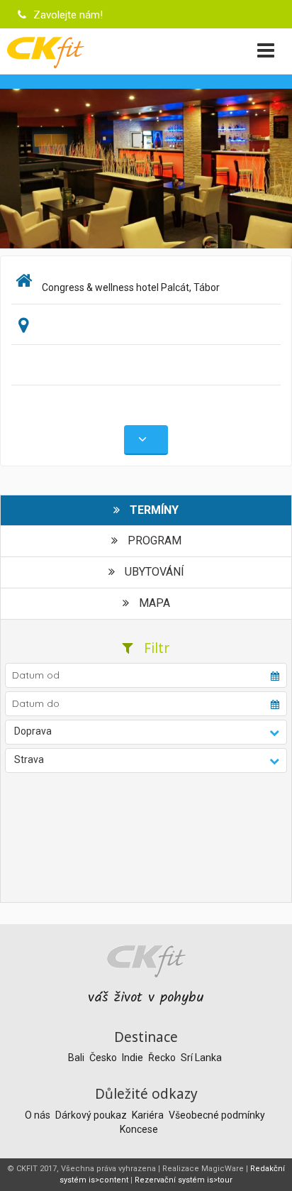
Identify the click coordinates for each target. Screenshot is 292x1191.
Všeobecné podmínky (217, 1115)
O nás (38, 1115)
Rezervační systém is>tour (183, 1180)
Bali (77, 1057)
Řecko (163, 1057)
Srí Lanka (201, 1057)
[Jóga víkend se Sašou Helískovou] (146, 167)
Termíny (153, 510)
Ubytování (153, 571)
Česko (104, 1057)
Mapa (153, 603)
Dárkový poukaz (92, 1115)
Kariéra (149, 1115)
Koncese (139, 1129)
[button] (146, 732)
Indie (133, 1057)
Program (153, 540)
